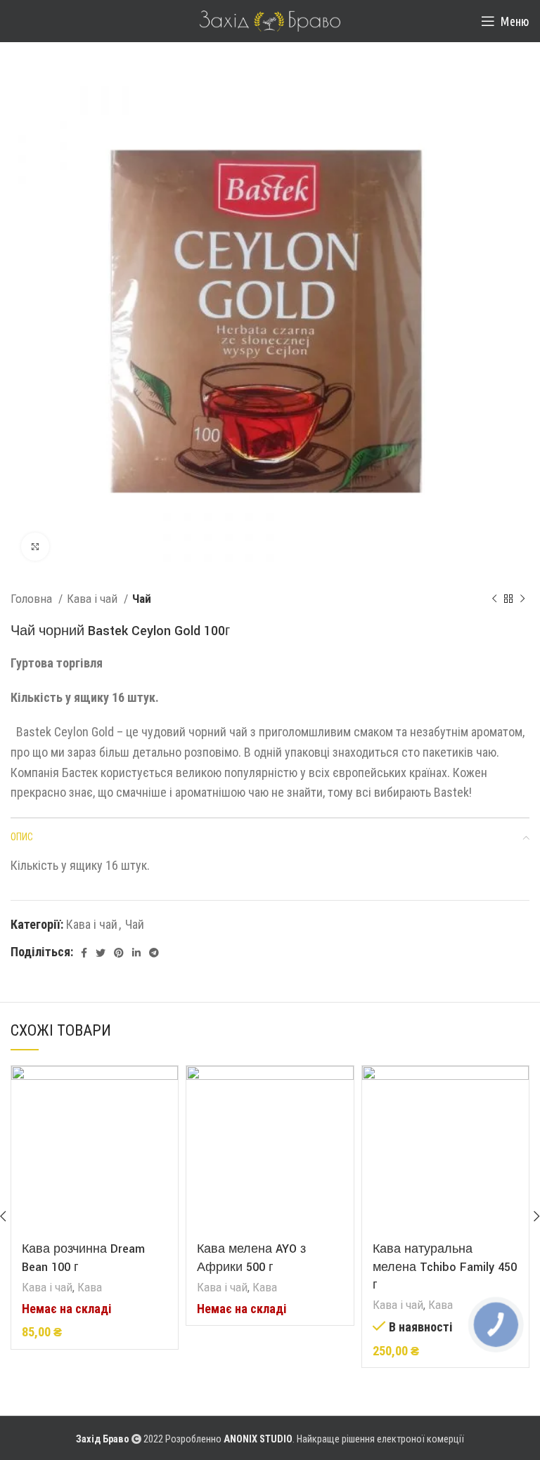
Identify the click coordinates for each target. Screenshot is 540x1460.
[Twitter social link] (100, 953)
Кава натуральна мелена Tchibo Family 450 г (445, 1266)
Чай (141, 599)
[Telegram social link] (154, 953)
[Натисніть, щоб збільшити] (35, 547)
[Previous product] (494, 599)
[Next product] (522, 599)
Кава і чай (93, 599)
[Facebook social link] (84, 953)
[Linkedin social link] (136, 953)
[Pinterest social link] (119, 953)
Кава (89, 1287)
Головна (33, 599)
